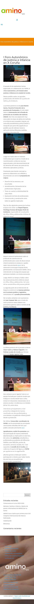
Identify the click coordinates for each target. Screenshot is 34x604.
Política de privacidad (11, 548)
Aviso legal (8, 546)
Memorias (6, 524)
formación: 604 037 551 (10, 582)
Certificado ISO (9, 558)
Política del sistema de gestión (14, 556)
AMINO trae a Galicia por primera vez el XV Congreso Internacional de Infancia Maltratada (17, 516)
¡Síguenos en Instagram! (11, 589)
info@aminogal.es (9, 585)
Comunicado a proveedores (13, 553)
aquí (19, 265)
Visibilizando (7, 521)
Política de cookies (10, 551)
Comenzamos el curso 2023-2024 (13, 503)
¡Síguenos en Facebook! (10, 587)
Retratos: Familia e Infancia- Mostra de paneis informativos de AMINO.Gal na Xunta (15, 508)
